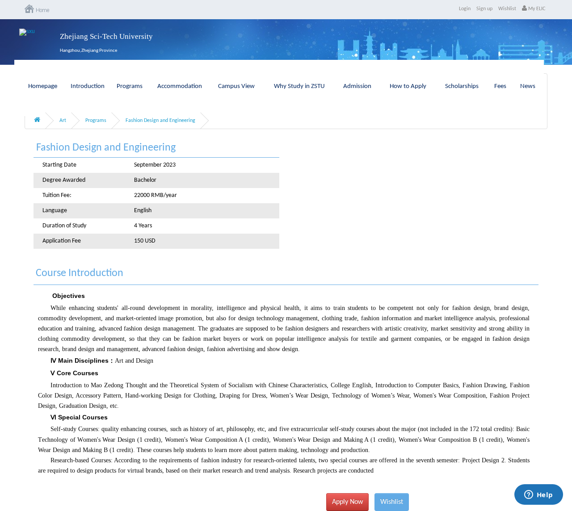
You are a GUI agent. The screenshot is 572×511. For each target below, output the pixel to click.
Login (465, 9)
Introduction (88, 86)
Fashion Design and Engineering (160, 120)
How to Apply (408, 86)
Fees (500, 86)
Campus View (236, 86)
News (527, 86)
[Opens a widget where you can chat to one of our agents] (538, 495)
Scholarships (462, 86)
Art (62, 120)
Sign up (484, 9)
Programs (130, 86)
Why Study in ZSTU (299, 86)
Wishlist (507, 9)
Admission (357, 86)
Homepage (42, 86)
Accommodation (179, 86)
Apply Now (347, 502)
